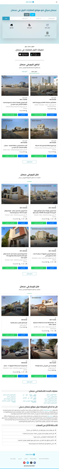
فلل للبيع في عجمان (11, 397)
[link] (44, 86)
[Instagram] (31, 463)
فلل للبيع (11, 28)
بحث (6, 18)
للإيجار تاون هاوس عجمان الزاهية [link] (19, 323)
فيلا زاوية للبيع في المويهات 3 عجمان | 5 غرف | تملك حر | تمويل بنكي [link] (44, 255)
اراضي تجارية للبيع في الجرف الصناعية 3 (29, 401)
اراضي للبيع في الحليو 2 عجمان (50, 403)
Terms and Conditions (44, 459)
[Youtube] (24, 463)
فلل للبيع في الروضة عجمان (10, 399)
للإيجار (40, 297)
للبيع (36, 77)
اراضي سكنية (47, 28)
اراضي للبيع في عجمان (52, 397)
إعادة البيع (8, 77)
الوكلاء (25, 459)
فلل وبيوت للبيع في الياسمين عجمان (9, 401)
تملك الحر (33, 77)
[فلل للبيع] (11, 25)
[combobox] (49, 18)
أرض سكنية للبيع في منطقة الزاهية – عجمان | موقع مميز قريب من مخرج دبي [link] (15, 146)
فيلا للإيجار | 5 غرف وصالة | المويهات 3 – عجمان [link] (15, 366)
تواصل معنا (13, 459)
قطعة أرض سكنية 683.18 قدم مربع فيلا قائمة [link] (44, 102)
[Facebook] (35, 463)
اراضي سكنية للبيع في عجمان (50, 399)
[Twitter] (28, 463)
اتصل (51, 115)
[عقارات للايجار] (47, 33)
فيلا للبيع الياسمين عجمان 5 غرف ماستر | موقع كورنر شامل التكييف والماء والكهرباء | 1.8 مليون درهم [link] (15, 256)
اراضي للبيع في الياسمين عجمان (29, 398)
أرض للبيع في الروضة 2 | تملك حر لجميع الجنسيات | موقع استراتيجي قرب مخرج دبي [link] (15, 103)
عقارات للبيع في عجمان (52, 395)
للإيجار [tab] (26, 15)
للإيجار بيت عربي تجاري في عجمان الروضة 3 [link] (45, 366)
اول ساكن (10, 186)
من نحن (20, 459)
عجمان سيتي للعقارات (48, 410)
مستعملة (39, 186)
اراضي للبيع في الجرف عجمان (9, 395)
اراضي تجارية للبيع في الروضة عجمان (29, 395)
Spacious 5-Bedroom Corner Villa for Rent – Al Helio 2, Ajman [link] (44, 324)
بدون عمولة (36, 297)
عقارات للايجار (47, 36)
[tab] (34, 71)
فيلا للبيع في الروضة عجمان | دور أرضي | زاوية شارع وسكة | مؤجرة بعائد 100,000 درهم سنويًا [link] (44, 212)
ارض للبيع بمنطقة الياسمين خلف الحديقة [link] (45, 145)
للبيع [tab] (33, 15)
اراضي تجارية (29, 28)
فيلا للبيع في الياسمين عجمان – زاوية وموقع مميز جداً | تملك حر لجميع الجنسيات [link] (16, 212)
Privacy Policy (33, 459)
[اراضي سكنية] (47, 25)
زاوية (4, 186)
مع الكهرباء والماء (35, 186)
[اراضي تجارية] (29, 25)
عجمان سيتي (50, 416)
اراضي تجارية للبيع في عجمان (51, 401)
